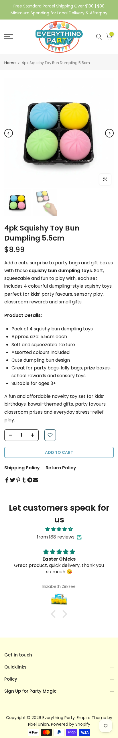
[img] (59, 529)
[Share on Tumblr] (24, 480)
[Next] (109, 133)
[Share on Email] (35, 480)
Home (10, 62)
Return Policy (61, 467)
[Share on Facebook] (6, 480)
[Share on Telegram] (29, 480)
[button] (55, 614)
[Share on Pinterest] (18, 480)
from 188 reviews (55, 537)
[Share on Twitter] (12, 480)
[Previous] (8, 133)
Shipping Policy (22, 467)
